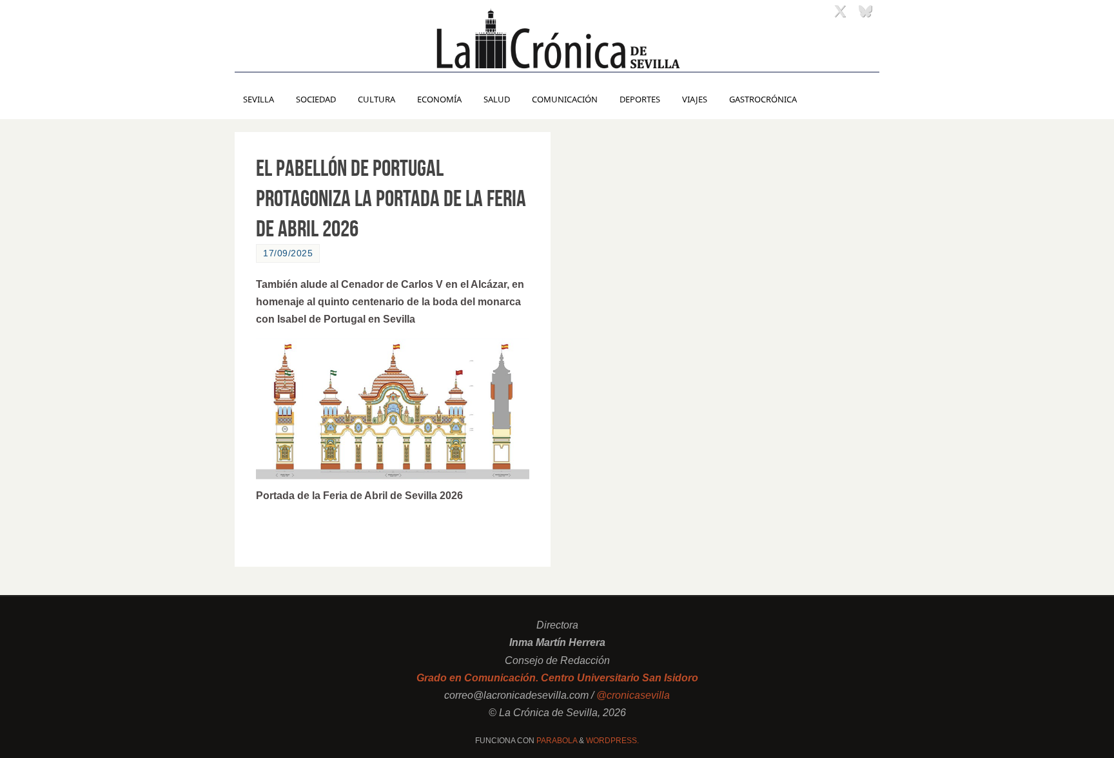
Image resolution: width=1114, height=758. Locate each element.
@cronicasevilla (633, 695)
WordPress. (612, 740)
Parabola (556, 740)
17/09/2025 (288, 253)
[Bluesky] (865, 11)
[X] (840, 11)
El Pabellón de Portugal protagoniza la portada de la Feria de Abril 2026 (391, 198)
